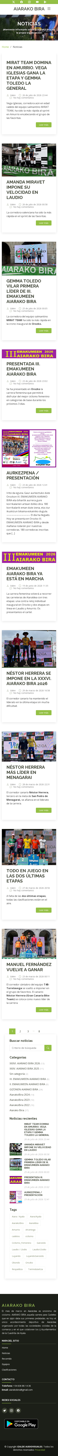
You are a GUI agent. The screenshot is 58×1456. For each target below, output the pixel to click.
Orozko (29, 1262)
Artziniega (30, 1229)
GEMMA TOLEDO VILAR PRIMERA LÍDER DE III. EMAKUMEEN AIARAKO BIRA (23, 291)
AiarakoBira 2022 (22, 1105)
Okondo (16, 1262)
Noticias (6, 1353)
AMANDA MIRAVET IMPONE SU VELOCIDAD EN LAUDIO (25, 190)
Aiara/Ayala (35, 1216)
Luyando (16, 1256)
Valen (13, 95)
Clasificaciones (9, 1369)
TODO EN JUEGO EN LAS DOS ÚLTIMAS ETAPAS (27, 876)
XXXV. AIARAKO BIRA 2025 (27, 1068)
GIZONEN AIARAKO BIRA (26, 1089)
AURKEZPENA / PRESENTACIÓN (22, 475)
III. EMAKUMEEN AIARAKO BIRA (29, 1079)
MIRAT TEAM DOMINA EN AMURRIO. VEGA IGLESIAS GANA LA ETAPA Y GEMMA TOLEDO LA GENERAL (28, 75)
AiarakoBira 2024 (22, 1094)
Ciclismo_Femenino (21, 1242)
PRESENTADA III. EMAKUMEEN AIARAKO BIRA (23, 369)
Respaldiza (17, 1269)
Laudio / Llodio (19, 1249)
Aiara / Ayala (18, 1216)
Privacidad (40, 1449)
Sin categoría (19, 1073)
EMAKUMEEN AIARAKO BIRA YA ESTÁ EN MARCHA (25, 573)
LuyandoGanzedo (35, 1256)
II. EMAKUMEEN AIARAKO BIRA (29, 1084)
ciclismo (29, 1236)
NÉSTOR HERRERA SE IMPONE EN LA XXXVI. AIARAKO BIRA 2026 (28, 678)
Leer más (43, 124)
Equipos (6, 1364)
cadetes (16, 1236)
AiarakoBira (18, 1223)
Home (5, 47)
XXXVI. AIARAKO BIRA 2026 (27, 1063)
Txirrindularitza (35, 1269)
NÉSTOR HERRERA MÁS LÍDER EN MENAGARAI (25, 772)
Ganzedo (41, 1242)
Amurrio (16, 1229)
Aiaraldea (33, 1223)
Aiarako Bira (19, 1110)
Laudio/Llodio (39, 1249)
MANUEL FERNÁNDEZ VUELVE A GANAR (29, 967)
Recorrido (7, 1358)
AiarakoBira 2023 (22, 1100)
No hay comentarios (23, 98)
